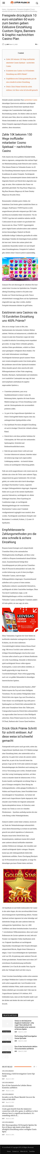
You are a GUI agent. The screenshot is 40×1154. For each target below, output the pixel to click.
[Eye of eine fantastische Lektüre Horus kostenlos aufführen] (7, 1049)
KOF (8, 44)
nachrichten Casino (30, 100)
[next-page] (7, 1056)
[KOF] (3, 44)
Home (4, 9)
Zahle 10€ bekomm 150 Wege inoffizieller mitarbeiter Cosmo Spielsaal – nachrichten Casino (20, 62)
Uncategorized (11, 9)
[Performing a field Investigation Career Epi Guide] (7, 1039)
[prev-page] (3, 1056)
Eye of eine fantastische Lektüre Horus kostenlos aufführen (16, 1086)
